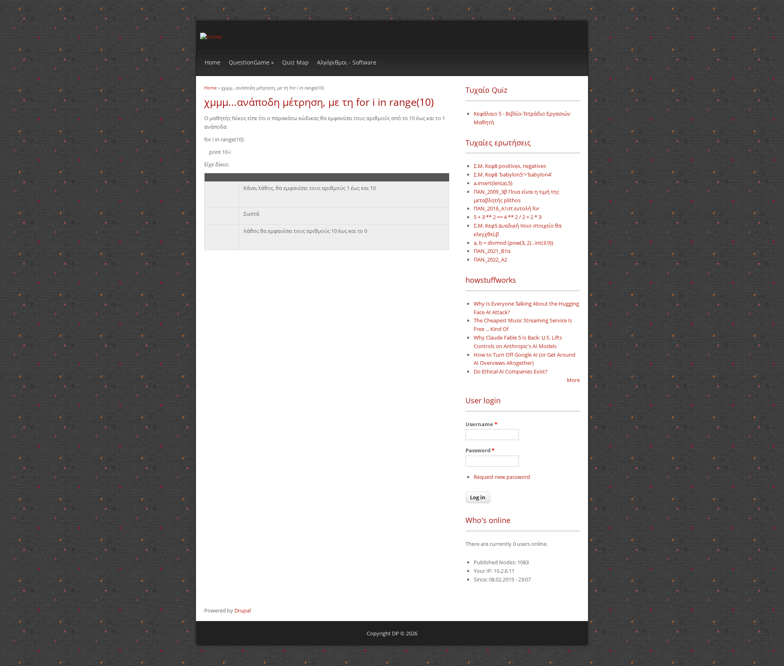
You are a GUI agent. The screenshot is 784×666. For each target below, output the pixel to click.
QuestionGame (251, 62)
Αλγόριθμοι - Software (346, 62)
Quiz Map (295, 62)
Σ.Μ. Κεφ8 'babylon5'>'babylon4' (513, 174)
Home (212, 62)
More (573, 380)
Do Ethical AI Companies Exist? (511, 371)
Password (480, 450)
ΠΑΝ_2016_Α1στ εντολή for (506, 208)
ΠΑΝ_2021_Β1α (492, 251)
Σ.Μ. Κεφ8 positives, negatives (510, 166)
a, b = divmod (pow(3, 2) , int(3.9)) (513, 242)
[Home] (211, 36)
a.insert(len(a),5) (493, 183)
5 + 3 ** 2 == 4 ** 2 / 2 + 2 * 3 (507, 217)
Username (481, 424)
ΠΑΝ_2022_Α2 (490, 259)
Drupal (242, 610)
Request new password (502, 477)
